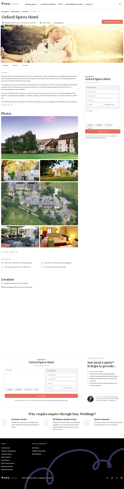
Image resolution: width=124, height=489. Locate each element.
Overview (5, 65)
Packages (90, 125)
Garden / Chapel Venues (8, 451)
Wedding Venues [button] (31, 4)
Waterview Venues (7, 469)
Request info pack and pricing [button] (112, 22)
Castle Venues (5, 447)
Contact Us (89, 4)
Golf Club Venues (6, 454)
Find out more (112, 400)
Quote (89, 128)
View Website (58, 23)
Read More (5, 105)
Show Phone (46, 23)
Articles (60, 4)
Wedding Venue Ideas (39, 451)
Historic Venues (6, 457)
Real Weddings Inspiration (74, 4)
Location (25, 65)
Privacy (49, 478)
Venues (3, 443)
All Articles (35, 447)
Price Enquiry (108, 125)
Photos (15, 65)
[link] (107, 478)
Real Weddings (36, 454)
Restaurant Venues (7, 466)
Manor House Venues (7, 463)
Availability (99, 125)
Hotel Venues (5, 460)
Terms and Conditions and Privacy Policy (95, 137)
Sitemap (42, 478)
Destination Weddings (48, 4)
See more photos (8, 252)
